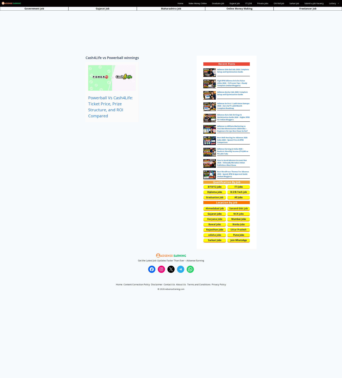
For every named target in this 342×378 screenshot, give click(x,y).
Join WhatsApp (238, 240)
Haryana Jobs (214, 219)
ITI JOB (248, 3)
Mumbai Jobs (238, 219)
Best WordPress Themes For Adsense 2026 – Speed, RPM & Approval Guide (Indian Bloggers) (233, 174)
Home (180, 3)
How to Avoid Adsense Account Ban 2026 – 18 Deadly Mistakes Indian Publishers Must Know (232, 162)
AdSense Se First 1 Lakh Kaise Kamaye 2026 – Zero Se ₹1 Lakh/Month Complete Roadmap (233, 105)
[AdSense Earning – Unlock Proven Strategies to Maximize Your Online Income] (11, 3)
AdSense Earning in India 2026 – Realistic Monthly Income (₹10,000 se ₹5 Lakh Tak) (232, 151)
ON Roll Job (279, 3)
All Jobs (238, 197)
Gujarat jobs (215, 213)
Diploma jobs (214, 192)
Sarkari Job (294, 3)
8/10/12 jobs (214, 186)
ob (222, 208)
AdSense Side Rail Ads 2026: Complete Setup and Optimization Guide (233, 70)
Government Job (34, 8)
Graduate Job (218, 3)
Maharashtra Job (171, 8)
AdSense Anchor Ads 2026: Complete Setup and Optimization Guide (232, 93)
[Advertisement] (171, 30)
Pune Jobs (238, 234)
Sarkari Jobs (214, 240)
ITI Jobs (238, 186)
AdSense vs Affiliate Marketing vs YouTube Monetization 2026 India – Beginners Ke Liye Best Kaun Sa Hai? (232, 128)
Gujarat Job (235, 3)
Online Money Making (239, 8)
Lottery (332, 3)
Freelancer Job (307, 8)
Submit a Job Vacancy (314, 3)
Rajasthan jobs (214, 229)
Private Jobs (262, 3)
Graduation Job (214, 197)
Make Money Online (198, 3)
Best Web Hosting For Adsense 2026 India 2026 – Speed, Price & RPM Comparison (232, 140)
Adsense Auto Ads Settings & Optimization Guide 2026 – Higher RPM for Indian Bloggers (233, 117)
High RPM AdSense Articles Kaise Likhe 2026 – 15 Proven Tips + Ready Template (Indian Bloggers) (232, 83)
